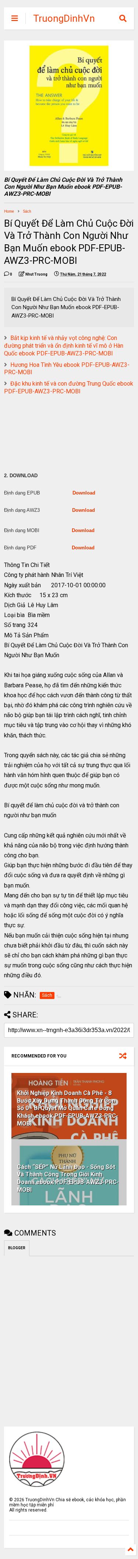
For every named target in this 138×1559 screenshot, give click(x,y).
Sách (27, 211)
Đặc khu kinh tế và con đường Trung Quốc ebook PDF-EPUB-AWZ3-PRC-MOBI (68, 387)
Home (9, 211)
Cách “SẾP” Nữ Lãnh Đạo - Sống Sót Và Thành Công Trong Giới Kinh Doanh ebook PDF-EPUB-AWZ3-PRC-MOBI (68, 1178)
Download (83, 493)
